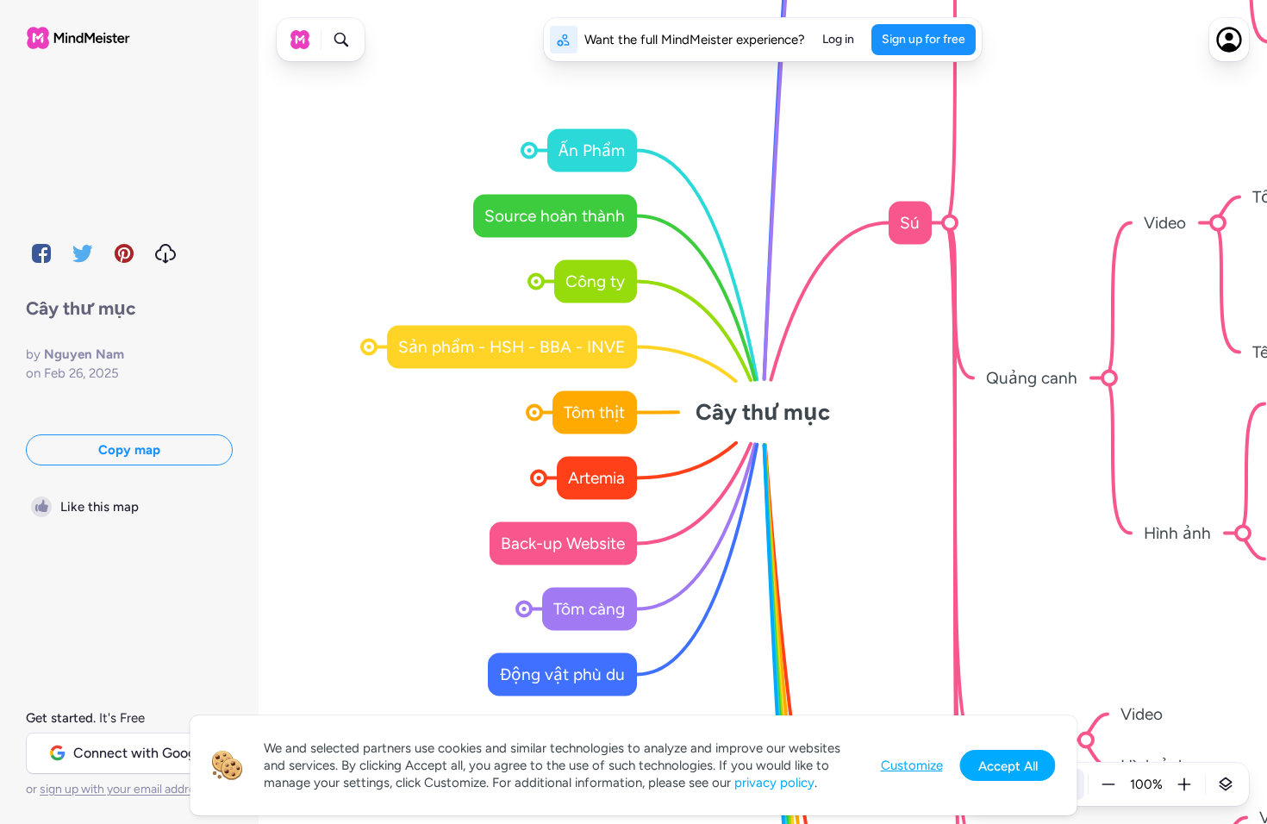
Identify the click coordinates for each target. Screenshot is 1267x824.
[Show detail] (1225, 784)
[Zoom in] (1184, 784)
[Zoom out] (1108, 784)
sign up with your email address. (125, 789)
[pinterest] (124, 253)
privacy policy (774, 782)
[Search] (341, 39)
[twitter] (82, 253)
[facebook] (41, 253)
